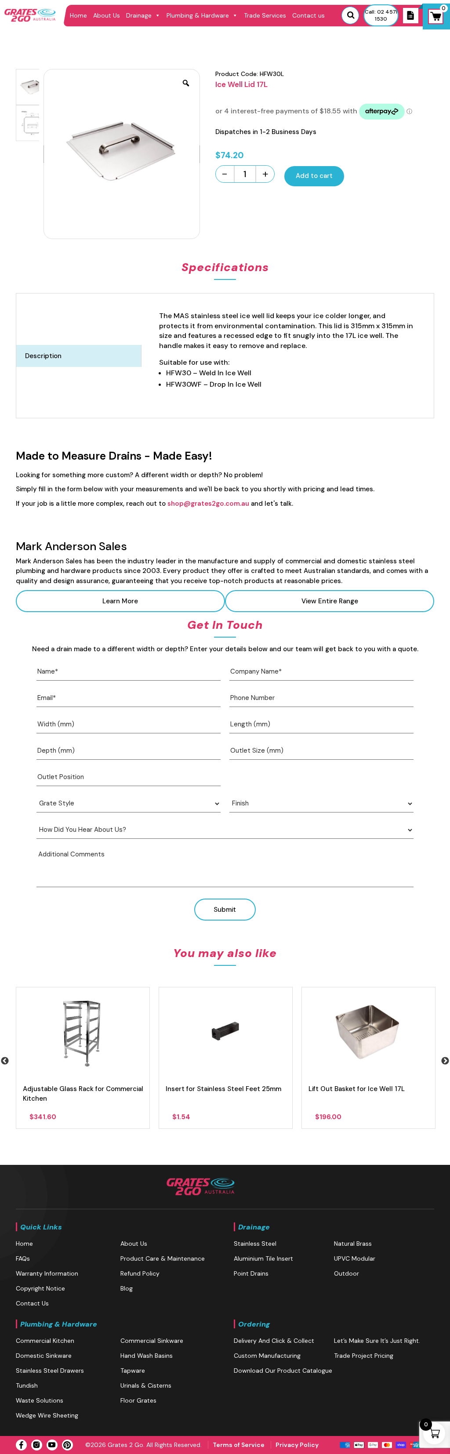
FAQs (23, 1258)
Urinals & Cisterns (145, 1385)
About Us (106, 15)
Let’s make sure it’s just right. (377, 1341)
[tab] (79, 356)
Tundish (27, 1385)
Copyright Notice (40, 1288)
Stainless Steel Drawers (50, 1370)
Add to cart (314, 175)
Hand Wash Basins (146, 1356)
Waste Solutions (39, 1400)
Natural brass (353, 1243)
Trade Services (265, 15)
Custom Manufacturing (267, 1356)
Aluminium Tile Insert (263, 1258)
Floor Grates (138, 1400)
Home (78, 15)
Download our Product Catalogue (283, 1370)
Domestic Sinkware (44, 1356)
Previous (4, 1061)
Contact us (308, 15)
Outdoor (346, 1273)
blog (126, 1288)
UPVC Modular (354, 1258)
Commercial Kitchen (45, 1341)
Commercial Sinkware (151, 1341)
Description (43, 356)
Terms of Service (239, 1445)
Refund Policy (140, 1273)
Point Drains (251, 1273)
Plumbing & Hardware (198, 15)
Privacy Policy (297, 1445)
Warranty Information (47, 1273)
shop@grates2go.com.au (208, 503)
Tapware (132, 1370)
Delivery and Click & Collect (274, 1341)
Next (445, 1061)
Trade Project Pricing (363, 1356)
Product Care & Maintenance (162, 1258)
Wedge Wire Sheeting (47, 1415)
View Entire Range (329, 601)
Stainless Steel (255, 1243)
